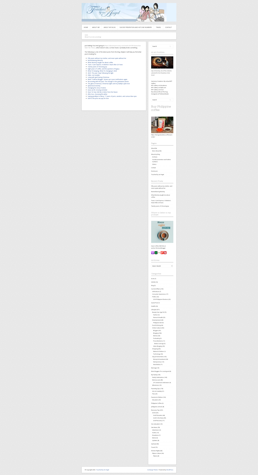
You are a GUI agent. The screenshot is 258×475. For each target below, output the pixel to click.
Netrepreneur (157, 362)
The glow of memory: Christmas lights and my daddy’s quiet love (109, 84)
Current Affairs (155, 289)
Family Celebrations (158, 377)
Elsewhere (155, 435)
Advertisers (155, 430)
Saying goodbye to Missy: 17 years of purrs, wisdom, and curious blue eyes (112, 96)
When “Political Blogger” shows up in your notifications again (107, 79)
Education (155, 400)
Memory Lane (156, 380)
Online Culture (156, 328)
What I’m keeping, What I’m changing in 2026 (102, 71)
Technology (156, 354)
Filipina (155, 456)
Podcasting (156, 338)
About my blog (109, 27)
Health (153, 306)
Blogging (155, 333)
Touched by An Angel (102, 470)
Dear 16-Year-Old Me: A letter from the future (103, 92)
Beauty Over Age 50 (158, 312)
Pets (153, 394)
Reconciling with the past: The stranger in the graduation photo (108, 81)
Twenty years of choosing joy (97, 67)
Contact (168, 27)
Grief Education (157, 415)
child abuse (155, 291)
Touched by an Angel (157, 174)
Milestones (155, 385)
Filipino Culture (156, 453)
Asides (154, 432)
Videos (154, 164)
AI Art (152, 279)
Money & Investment (159, 359)
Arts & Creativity (157, 391)
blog (152, 285)
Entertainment (156, 320)
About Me (96, 27)
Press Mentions (157, 341)
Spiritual (153, 444)
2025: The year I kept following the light (100, 73)
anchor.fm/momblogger (158, 248)
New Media (156, 364)
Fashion (155, 315)
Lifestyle (153, 309)
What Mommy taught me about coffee (100, 62)
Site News (154, 427)
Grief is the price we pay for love (98, 98)
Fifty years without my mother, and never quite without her (107, 58)
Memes (155, 336)
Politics (154, 297)
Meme (154, 438)
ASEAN (153, 282)
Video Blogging (157, 346)
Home (86, 27)
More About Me (157, 151)
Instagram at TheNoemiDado (160, 94)
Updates (154, 440)
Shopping (155, 349)
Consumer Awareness (159, 294)
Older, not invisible (94, 75)
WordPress (169, 470)
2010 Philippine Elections (160, 299)
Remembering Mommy (95, 60)
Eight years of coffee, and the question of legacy (103, 69)
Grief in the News (158, 418)
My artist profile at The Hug (159, 92)
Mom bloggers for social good (160, 371)
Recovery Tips (155, 410)
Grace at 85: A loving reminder (97, 90)
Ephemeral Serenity (94, 86)
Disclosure (154, 171)
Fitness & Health (158, 317)
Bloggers (155, 330)
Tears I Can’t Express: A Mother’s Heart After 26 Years (105, 65)
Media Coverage (159, 343)
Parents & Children (157, 397)
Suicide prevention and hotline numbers (136, 27)
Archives (154, 157)
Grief (153, 413)
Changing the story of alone (97, 88)
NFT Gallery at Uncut (157, 90)
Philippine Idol (157, 323)
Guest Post (154, 303)
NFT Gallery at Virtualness (159, 85)
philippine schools (156, 407)
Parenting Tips (155, 388)
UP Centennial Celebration (161, 382)
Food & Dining (156, 325)
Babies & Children (158, 351)
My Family (154, 375)
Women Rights (155, 451)
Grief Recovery (157, 420)
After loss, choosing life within (97, 94)
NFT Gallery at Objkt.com (158, 87)
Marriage (154, 368)
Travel (158, 27)
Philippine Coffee (156, 403)
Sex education (155, 424)
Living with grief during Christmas (98, 77)
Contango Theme (152, 470)
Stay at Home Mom (157, 357)
